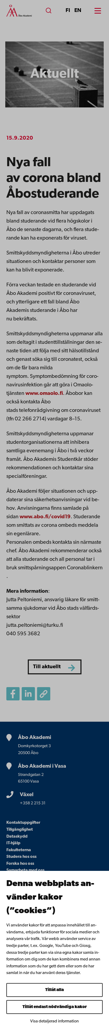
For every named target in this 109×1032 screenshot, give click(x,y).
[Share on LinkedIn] (28, 693)
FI (68, 10)
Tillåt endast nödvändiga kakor (54, 1007)
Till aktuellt (47, 667)
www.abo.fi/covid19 (45, 517)
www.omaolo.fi (44, 393)
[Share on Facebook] (13, 693)
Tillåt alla (54, 990)
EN (77, 10)
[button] (43, 693)
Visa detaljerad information (54, 1021)
